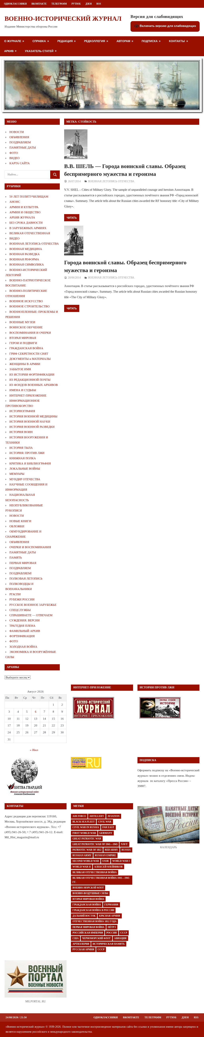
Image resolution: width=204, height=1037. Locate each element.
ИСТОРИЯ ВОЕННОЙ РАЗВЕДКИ (32, 426)
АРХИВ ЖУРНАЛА (22, 217)
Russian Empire (105, 855)
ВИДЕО (14, 158)
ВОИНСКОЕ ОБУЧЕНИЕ (26, 327)
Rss (98, 3)
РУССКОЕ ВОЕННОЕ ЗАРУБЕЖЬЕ (32, 604)
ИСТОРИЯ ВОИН (21, 432)
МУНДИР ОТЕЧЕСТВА (24, 479)
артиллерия (81, 944)
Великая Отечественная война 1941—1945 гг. (101, 880)
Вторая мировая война (88, 899)
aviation (114, 816)
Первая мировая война (88, 927)
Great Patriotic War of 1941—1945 (95, 844)
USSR (105, 861)
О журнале (12, 41)
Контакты (177, 41)
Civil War (104, 821)
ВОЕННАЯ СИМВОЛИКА (26, 264)
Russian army (82, 855)
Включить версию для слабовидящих (167, 26)
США (76, 938)
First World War (84, 833)
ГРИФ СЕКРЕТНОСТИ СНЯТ (28, 353)
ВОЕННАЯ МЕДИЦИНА (25, 249)
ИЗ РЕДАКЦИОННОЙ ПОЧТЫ (29, 379)
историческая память (109, 944)
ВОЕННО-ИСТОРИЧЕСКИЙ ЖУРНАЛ (63, 18)
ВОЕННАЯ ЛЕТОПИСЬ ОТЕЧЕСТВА (111, 181)
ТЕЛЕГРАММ (59, 3)
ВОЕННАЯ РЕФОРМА (24, 259)
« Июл (34, 750)
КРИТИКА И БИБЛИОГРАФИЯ (30, 463)
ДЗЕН (88, 3)
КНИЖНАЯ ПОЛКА (22, 458)
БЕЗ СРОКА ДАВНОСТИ (26, 222)
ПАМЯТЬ (15, 557)
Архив (9, 51)
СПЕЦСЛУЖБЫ (20, 610)
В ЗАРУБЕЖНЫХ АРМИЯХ (27, 228)
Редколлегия (94, 41)
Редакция (65, 41)
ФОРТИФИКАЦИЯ (22, 636)
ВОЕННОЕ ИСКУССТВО (26, 301)
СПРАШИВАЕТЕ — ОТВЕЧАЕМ (30, 615)
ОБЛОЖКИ (16, 526)
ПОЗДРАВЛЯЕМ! (20, 573)
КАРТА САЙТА (19, 163)
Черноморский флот (96, 938)
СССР (123, 932)
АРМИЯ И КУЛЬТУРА (23, 207)
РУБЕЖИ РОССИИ (21, 599)
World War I (121, 861)
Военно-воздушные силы (90, 893)
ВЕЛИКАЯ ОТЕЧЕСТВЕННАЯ (29, 233)
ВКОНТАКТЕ (39, 3)
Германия (111, 904)
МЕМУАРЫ (16, 473)
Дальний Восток (84, 915)
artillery (96, 816)
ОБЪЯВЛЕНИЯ (19, 137)
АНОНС (14, 201)
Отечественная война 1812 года (95, 921)
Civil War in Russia (86, 827)
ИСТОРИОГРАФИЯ (22, 411)
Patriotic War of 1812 (87, 849)
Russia (126, 849)
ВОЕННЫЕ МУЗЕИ (22, 322)
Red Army (111, 849)
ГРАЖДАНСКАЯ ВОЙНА (26, 348)
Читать (72, 217)
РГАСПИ (15, 594)
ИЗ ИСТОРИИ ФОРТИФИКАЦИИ (31, 374)
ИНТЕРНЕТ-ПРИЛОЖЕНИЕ (27, 395)
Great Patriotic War (87, 838)
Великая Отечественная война (95, 872)
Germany (105, 833)
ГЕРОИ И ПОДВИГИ (23, 343)
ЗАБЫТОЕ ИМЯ (20, 369)
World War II (82, 866)
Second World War (86, 861)
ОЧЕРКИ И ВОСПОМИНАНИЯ (30, 547)
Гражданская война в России (93, 910)
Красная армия (109, 915)
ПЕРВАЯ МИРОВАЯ (22, 563)
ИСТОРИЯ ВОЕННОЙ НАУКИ (29, 421)
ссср (101, 949)
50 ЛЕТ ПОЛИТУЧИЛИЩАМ (28, 196)
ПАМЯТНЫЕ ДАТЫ (22, 147)
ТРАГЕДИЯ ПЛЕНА (22, 625)
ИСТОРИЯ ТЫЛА (21, 447)
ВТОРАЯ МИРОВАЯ (22, 337)
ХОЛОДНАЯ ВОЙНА (23, 646)
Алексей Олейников (108, 866)
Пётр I (112, 927)
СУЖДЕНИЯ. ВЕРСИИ (24, 620)
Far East (108, 827)
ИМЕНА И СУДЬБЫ (22, 390)
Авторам (123, 41)
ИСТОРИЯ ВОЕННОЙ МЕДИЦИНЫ (33, 416)
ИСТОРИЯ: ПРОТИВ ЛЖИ (26, 453)
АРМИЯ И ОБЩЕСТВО (24, 212)
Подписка (150, 41)
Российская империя (88, 932)
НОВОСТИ (16, 132)
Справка (39, 41)
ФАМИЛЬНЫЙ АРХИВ (24, 631)
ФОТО (13, 152)
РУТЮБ (76, 3)
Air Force (79, 816)
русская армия (83, 949)
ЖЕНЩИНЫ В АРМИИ (24, 364)
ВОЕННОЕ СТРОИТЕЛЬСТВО (29, 306)
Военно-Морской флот (88, 887)
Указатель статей (39, 51)
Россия (111, 932)
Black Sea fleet (84, 821)
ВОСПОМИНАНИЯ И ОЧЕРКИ (30, 332)
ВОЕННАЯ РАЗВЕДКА (24, 254)
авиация (120, 938)
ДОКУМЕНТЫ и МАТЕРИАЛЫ (30, 358)
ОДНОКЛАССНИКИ (15, 3)
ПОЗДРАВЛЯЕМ (20, 142)
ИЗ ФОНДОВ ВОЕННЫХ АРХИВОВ (33, 385)
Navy (124, 844)
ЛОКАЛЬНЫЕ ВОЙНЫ (24, 468)
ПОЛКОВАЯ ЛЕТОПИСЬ (25, 578)
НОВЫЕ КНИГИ (20, 521)
